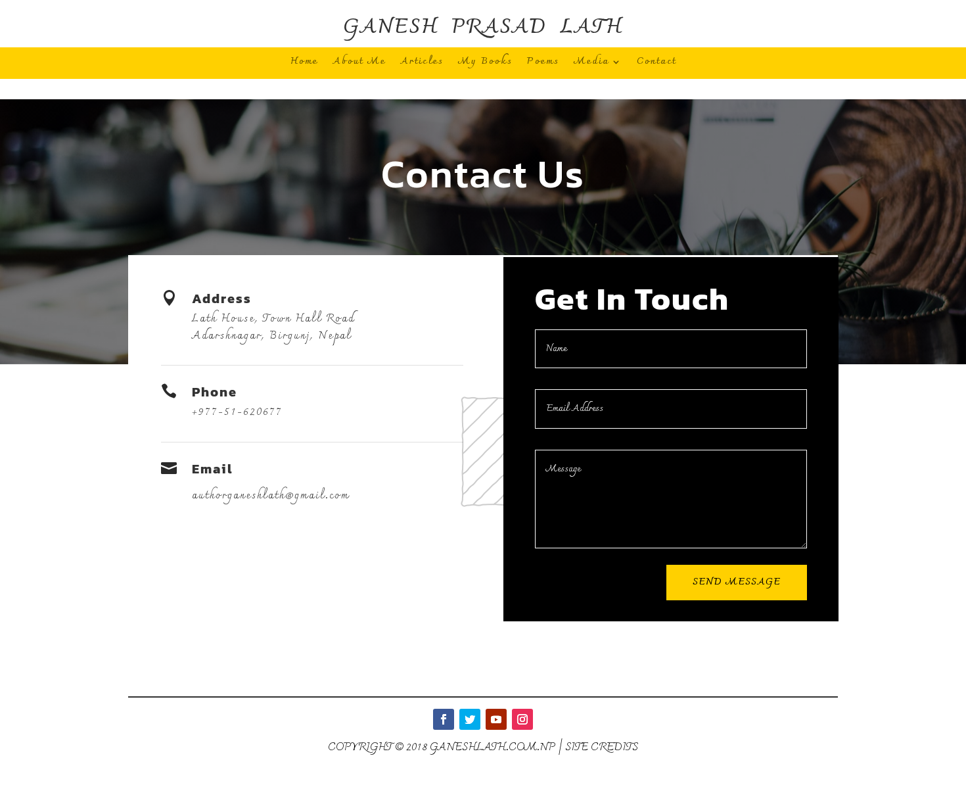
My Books (485, 63)
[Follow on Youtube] (496, 719)
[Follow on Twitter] (469, 719)
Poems (543, 63)
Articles (422, 63)
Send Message (737, 582)
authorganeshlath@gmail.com (271, 496)
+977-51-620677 (237, 412)
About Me (359, 63)
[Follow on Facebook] (443, 719)
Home (304, 63)
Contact (656, 63)
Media (591, 63)
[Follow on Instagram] (522, 719)
